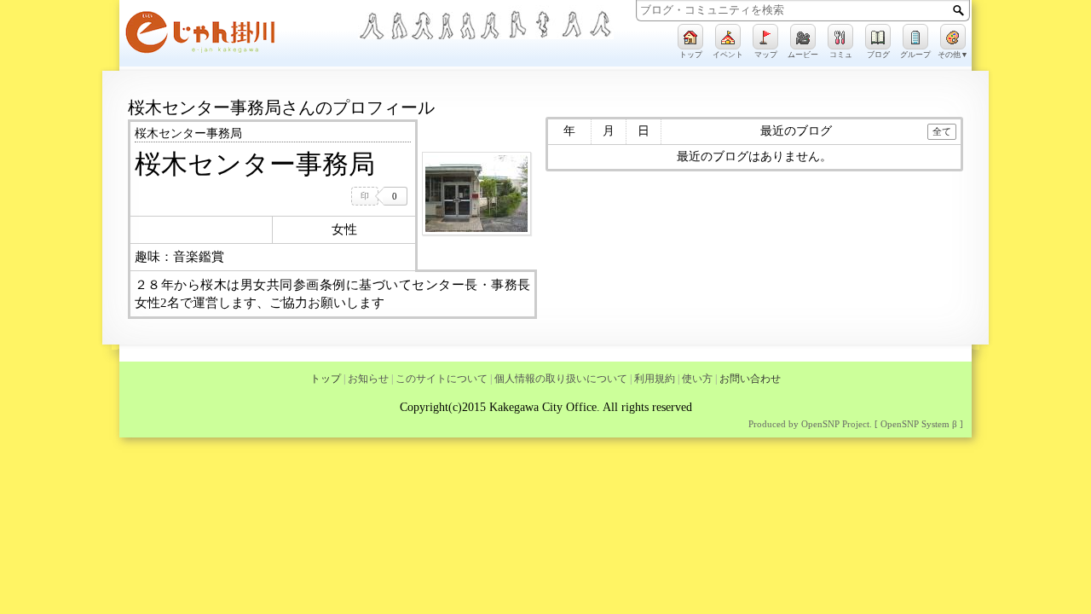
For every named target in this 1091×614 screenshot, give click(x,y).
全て (941, 131)
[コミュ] (840, 36)
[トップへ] (238, 35)
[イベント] (728, 36)
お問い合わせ (750, 379)
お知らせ (368, 379)
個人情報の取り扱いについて (560, 379)
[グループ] (915, 36)
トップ (325, 379)
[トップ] (690, 36)
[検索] (958, 10)
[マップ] (765, 36)
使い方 (697, 379)
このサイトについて (441, 379)
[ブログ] (878, 36)
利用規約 (654, 379)
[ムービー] (803, 36)
